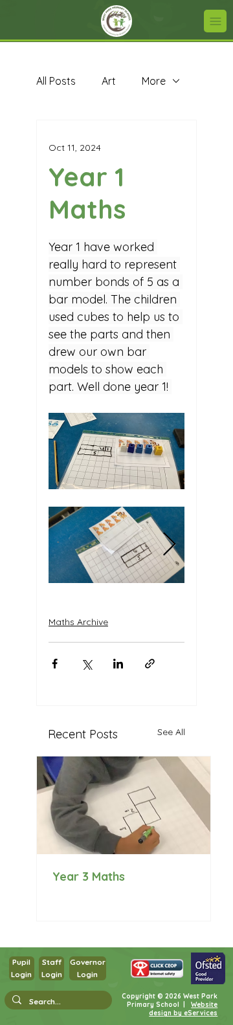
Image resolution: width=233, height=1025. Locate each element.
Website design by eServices (183, 1008)
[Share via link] (150, 663)
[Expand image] (116, 545)
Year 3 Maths (88, 876)
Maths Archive (78, 622)
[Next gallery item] (169, 545)
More (154, 80)
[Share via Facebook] (55, 663)
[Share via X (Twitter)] (86, 663)
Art (109, 80)
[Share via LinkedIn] (118, 663)
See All (171, 732)
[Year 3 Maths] (123, 805)
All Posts (56, 80)
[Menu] (215, 21)
